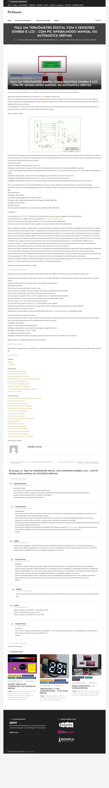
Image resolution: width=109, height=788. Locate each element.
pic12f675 (52, 5)
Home (9, 20)
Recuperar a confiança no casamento (20, 406)
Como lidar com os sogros (16, 424)
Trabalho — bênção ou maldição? (18, 386)
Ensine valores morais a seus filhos (18, 431)
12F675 (10, 5)
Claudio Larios (28, 78)
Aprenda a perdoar (14, 421)
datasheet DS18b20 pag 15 (53, 219)
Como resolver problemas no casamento (21, 418)
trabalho (15, 725)
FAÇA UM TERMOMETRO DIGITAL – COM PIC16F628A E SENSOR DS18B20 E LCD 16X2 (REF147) (31, 462)
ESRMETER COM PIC (78, 5)
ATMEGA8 (39, 5)
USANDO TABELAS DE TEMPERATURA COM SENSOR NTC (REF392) (22, 686)
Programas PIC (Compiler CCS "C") (33, 75)
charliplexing (48, 696)
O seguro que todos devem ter (18, 381)
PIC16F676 (68, 5)
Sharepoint (60, 5)
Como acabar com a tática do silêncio (20, 408)
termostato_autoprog (15, 344)
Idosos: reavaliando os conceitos (18, 376)
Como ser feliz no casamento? (17, 411)
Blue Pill (46, 5)
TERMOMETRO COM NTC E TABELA (17, 699)
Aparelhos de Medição (14, 675)
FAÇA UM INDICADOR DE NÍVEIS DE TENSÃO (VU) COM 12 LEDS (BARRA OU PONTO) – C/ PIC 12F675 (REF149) (78, 462)
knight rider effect (94, 695)
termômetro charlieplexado (48, 698)
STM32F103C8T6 (23, 5)
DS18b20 (31, 92)
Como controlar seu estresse (17, 403)
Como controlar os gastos (16, 401)
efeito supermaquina (89, 691)
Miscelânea (12, 678)
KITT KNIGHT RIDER (83, 695)
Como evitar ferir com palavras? (18, 434)
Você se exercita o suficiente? (17, 374)
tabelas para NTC (24, 697)
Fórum (56, 20)
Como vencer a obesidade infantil (18, 384)
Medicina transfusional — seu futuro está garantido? (24, 379)
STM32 (15, 5)
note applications (73, 527)
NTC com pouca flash (24, 693)
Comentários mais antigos (19, 479)
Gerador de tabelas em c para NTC (22, 691)
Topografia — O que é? (15, 391)
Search (97, 20)
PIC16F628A (11, 364)
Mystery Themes (29, 751)
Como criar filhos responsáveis (17, 426)
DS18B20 (42, 96)
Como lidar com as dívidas (16, 416)
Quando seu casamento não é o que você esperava (24, 398)
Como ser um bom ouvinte (16, 413)
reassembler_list (13, 355)
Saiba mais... (14, 732)
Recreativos (76, 679)
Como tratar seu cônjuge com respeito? (20, 436)
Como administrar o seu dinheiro (18, 429)
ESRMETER (32, 5)
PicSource (15, 12)
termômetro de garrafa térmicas (52, 700)
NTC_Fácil (10, 695)
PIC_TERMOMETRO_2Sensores (17, 269)
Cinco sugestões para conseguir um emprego (22, 389)
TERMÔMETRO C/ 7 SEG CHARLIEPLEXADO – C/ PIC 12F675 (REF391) (54, 691)
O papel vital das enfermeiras (17, 371)
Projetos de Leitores (43, 20)
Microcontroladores (22, 20)
